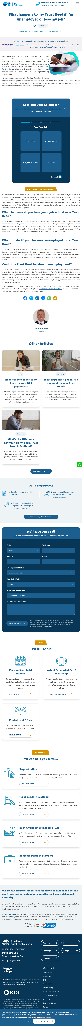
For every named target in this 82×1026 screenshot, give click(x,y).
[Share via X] (31, 298)
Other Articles (41, 343)
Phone (10, 556)
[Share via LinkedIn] (37, 298)
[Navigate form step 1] (25, 122)
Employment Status (15, 568)
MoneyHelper (20, 45)
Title (9, 545)
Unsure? (54, 177)
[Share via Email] (55, 298)
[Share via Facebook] (25, 298)
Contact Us (47, 1007)
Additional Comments (16, 602)
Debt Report (47, 984)
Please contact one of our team (50, 289)
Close (29, 1021)
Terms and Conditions (51, 991)
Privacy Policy (47, 627)
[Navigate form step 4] (56, 122)
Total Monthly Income (16, 590)
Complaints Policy (50, 995)
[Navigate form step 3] (46, 122)
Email (44, 556)
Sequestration (48, 972)
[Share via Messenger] (43, 298)
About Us (46, 999)
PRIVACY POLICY (46, 1017)
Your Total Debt (13, 579)
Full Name (46, 545)
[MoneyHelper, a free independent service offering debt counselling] (7, 45)
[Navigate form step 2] (36, 122)
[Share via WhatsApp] (49, 298)
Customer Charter (49, 1003)
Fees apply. (16, 41)
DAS (44, 980)
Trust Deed (42, 26)
